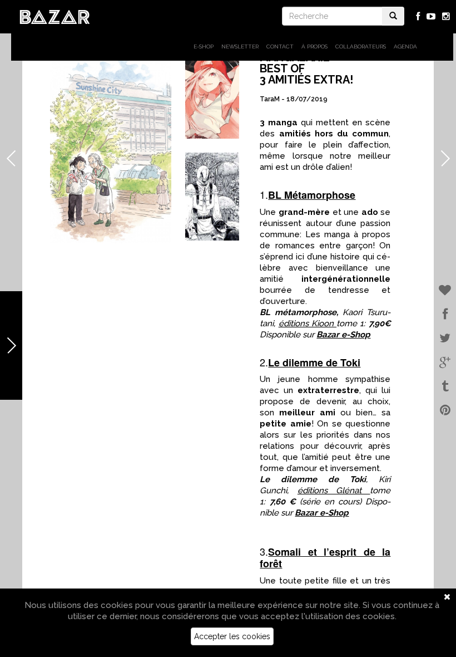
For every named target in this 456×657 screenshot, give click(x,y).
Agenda (405, 46)
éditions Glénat (334, 491)
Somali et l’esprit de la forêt (325, 558)
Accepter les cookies (232, 636)
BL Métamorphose (311, 195)
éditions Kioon (307, 323)
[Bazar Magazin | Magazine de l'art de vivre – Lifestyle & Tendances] (54, 16)
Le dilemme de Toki (314, 362)
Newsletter (240, 46)
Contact (280, 46)
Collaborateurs (360, 46)
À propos (314, 46)
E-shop (204, 46)
